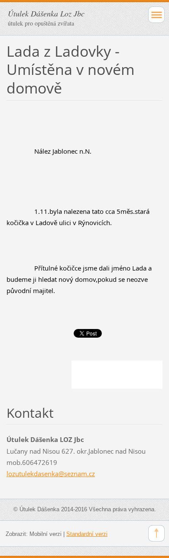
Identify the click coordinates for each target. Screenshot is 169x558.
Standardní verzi (86, 534)
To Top (156, 533)
